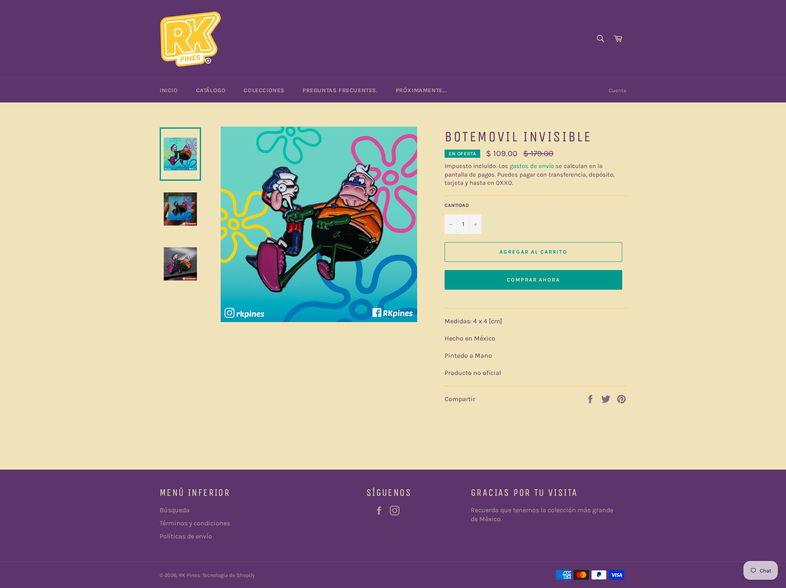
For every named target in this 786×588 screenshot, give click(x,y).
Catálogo (211, 90)
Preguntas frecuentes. (340, 90)
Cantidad (457, 205)
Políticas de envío (186, 536)
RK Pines (189, 575)
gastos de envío (532, 166)
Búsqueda (175, 510)
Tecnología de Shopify (228, 575)
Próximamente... (421, 90)
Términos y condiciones (195, 523)
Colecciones (264, 90)
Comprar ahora (533, 280)
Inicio (169, 90)
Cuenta (617, 90)
